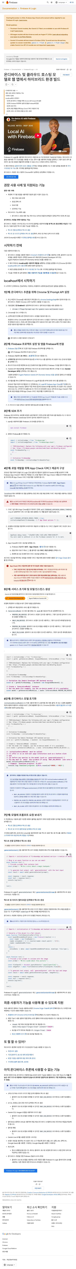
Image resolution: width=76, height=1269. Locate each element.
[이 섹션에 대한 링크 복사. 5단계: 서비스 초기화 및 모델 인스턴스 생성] (52, 589)
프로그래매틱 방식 (18, 1034)
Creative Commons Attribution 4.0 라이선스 (40, 1192)
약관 (3, 1260)
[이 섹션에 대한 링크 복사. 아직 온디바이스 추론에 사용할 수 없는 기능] (62, 1070)
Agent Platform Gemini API (37, 598)
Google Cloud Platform (9, 1248)
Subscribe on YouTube (33, 1220)
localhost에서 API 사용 (16, 266)
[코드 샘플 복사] (70, 426)
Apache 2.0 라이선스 (11, 1194)
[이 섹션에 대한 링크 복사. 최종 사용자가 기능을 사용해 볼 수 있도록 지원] (65, 1003)
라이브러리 (5, 1220)
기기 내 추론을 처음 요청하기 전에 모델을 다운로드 (24, 779)
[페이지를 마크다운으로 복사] (12, 84)
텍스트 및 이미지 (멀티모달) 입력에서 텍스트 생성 (24, 829)
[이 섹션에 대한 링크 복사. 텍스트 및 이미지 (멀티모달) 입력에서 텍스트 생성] (46, 900)
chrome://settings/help (48, 300)
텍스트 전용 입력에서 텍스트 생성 (19, 230)
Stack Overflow (56, 1214)
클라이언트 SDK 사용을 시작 (24, 166)
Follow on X (30, 1217)
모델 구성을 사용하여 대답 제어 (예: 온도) (21, 1058)
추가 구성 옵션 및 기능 (32, 269)
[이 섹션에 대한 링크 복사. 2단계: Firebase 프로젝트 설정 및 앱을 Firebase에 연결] (66, 344)
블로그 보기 (30, 1210)
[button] (40, 338)
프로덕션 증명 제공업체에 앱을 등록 (30, 399)
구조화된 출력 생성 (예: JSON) (18, 1062)
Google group (55, 1217)
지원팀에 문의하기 (56, 1210)
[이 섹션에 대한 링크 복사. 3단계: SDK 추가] (24, 411)
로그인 (72, 2)
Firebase (6, 69)
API (36, 359)
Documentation (9, 8)
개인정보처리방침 (12, 1260)
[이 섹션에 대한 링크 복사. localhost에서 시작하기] (37, 281)
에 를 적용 (52, 384)
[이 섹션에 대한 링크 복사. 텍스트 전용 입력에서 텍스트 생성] (33, 841)
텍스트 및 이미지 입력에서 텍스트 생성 (21, 234)
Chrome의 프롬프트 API (38, 255)
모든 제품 (5, 1252)
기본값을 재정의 (35, 645)
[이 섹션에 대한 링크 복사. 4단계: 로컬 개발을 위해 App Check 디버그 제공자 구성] (66, 468)
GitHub (4, 1223)
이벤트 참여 (30, 1223)
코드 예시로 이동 (11, 177)
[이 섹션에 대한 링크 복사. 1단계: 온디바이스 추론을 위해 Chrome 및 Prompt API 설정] (6, 295)
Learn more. (23, 20)
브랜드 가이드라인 (56, 1223)
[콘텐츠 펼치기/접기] (17, 90)
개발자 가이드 (6, 1210)
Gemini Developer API (16, 598)
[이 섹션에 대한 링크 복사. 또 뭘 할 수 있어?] (27, 1042)
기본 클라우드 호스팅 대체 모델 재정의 (21, 1055)
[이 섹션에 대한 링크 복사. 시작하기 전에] (24, 246)
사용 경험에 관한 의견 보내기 (20, 1171)
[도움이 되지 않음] (70, 69)
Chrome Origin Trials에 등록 (43, 1008)
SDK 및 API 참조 (7, 1214)
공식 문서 (63, 558)
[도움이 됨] (67, 69)
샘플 (3, 1217)
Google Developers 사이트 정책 (51, 1194)
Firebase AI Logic (28, 8)
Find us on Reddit (32, 1214)
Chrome (5, 1242)
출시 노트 (54, 1220)
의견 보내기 (66, 75)
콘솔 (13, 349)
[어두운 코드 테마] (67, 426)
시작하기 (28, 845)
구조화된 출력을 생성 (28, 238)
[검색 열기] (48, 2)
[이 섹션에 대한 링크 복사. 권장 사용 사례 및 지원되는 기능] (47, 185)
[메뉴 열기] (3, 2)
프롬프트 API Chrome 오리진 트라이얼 (21, 1015)
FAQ (52, 1226)
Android (5, 1239)
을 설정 (38, 375)
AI (36, 69)
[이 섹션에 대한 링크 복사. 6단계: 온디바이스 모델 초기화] (38, 699)
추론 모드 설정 (13, 1051)
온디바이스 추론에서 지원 (42, 640)
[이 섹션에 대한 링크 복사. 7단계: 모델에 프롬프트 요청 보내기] (44, 815)
